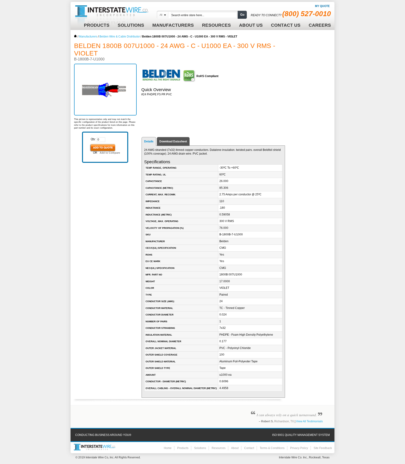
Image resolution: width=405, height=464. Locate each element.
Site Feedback (323, 448)
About (235, 448)
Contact (249, 448)
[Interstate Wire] (95, 447)
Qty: (93, 139)
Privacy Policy (299, 448)
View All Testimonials (309, 421)
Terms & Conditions (272, 448)
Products (182, 448)
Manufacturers (88, 36)
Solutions (200, 448)
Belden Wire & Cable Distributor (119, 36)
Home (75, 36)
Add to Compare (110, 152)
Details (149, 141)
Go (242, 14)
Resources (218, 448)
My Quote (322, 6)
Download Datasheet (173, 141)
